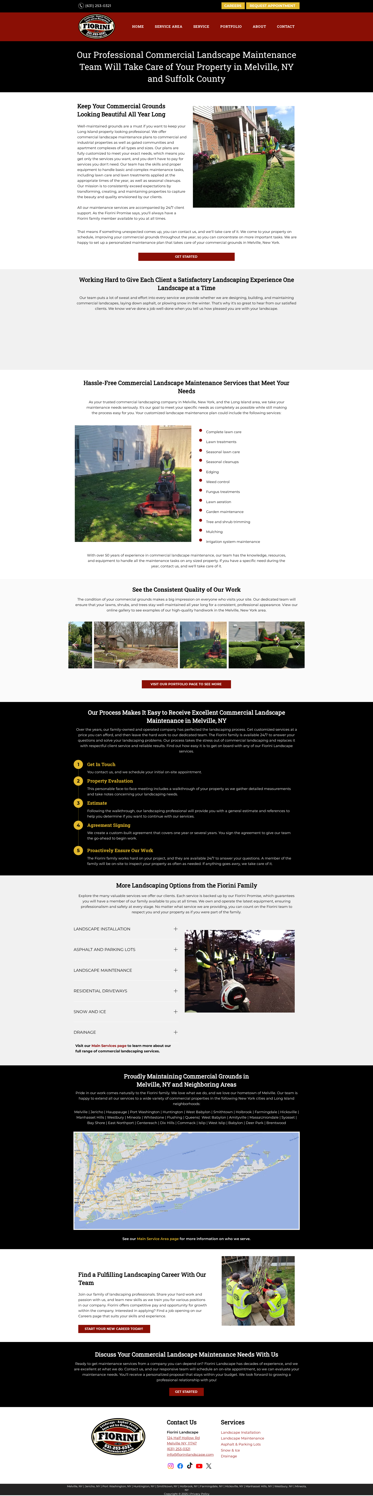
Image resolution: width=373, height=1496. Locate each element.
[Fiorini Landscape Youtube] (199, 1466)
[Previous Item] (75, 645)
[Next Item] (298, 645)
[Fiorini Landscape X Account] (209, 1466)
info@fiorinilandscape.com (190, 1454)
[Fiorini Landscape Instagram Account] (170, 1466)
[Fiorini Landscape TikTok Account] (189, 1466)
